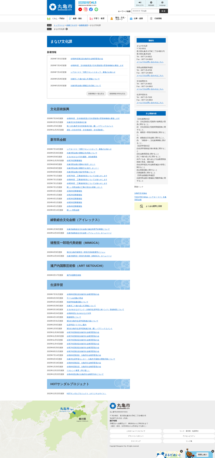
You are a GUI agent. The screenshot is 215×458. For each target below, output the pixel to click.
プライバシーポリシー (136, 436)
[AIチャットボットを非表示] (212, 451)
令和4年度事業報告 (74, 206)
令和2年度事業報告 (74, 195)
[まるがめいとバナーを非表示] (181, 451)
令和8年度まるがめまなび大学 (79, 313)
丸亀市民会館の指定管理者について (81, 172)
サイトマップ (136, 441)
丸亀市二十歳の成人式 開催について (85, 79)
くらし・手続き (58, 18)
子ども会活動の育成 (75, 298)
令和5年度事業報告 (74, 202)
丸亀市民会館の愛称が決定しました (81, 164)
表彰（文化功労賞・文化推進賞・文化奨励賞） (85, 130)
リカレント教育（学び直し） (78, 370)
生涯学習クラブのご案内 (76, 325)
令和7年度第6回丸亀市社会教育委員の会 (83, 332)
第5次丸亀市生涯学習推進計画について (82, 321)
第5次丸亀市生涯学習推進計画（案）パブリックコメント (90, 329)
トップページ (59, 25)
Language (162, 5)
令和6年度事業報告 (74, 191)
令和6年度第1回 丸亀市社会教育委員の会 (84, 367)
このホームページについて (135, 431)
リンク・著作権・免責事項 (189, 431)
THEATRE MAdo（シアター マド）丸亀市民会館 (150, 198)
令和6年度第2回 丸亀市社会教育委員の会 (84, 363)
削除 (67, 29)
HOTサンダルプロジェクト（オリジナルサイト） (86, 393)
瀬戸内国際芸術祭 (74, 275)
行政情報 (158, 18)
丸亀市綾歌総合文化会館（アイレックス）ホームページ (89, 233)
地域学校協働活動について (77, 302)
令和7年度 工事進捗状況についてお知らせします (87, 176)
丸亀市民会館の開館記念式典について (86, 86)
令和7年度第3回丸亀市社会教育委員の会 (83, 348)
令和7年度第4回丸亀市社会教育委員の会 (83, 344)
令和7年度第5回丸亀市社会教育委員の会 (83, 336)
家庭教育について (74, 317)
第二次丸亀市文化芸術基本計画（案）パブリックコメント (90, 126)
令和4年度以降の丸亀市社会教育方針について (85, 374)
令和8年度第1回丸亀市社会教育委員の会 (87, 59)
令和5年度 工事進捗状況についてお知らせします (87, 183)
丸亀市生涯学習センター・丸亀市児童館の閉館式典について (91, 359)
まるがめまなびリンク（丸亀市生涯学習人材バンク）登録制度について (95, 309)
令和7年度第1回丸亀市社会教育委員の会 (83, 351)
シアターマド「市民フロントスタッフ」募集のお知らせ (93, 72)
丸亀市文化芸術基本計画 (76, 122)
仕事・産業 (138, 18)
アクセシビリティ (189, 436)
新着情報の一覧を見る (96, 94)
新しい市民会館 (73, 210)
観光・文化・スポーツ (120, 18)
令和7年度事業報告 (74, 161)
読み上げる (140, 5)
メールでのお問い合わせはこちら (150, 62)
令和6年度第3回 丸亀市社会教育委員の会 (84, 355)
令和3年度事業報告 (74, 199)
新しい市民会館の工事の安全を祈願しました (85, 187)
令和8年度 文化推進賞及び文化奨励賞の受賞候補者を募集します (97, 65)
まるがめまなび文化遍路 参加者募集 (82, 157)
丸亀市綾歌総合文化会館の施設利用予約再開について (88, 229)
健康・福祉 (77, 18)
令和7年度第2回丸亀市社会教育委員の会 (83, 340)
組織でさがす (71, 25)
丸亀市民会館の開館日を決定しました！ (83, 168)
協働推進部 (83, 25)
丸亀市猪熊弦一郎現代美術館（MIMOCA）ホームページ (89, 256)
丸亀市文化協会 (140, 193)
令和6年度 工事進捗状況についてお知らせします (87, 180)
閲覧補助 (151, 5)
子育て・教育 (99, 18)
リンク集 (189, 441)
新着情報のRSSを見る (117, 94)
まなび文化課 (59, 29)
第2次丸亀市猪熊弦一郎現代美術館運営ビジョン (86, 252)
